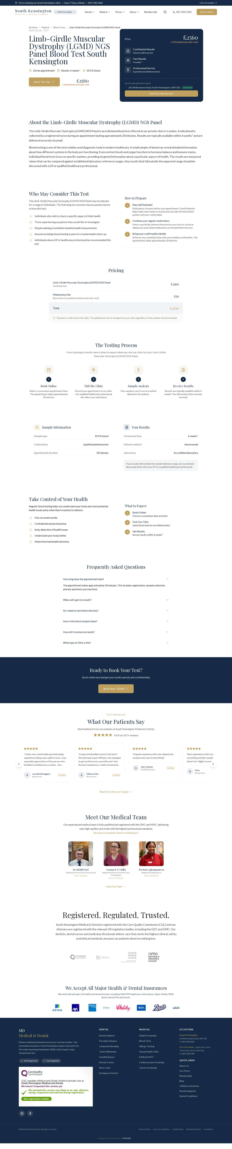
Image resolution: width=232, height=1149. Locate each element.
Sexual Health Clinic (149, 1051)
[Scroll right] (213, 764)
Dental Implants (107, 1035)
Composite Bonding (109, 1046)
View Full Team (114, 886)
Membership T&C (193, 1129)
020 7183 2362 (95, 2)
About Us (184, 1065)
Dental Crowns (106, 1062)
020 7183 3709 (188, 1053)
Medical (103, 12)
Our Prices (184, 1070)
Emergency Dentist (108, 1073)
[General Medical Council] (128, 957)
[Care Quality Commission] (78, 957)
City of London (207, 2)
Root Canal (104, 1067)
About (133, 12)
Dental (88, 12)
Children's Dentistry (189, 1086)
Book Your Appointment (161, 93)
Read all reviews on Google (114, 791)
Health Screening (147, 1035)
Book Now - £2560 (113, 688)
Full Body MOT (146, 1057)
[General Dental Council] (103, 957)
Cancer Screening (148, 1067)
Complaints (208, 1129)
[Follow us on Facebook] (30, 1113)
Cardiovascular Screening (151, 1062)
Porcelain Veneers (108, 1041)
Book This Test (42, 81)
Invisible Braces (107, 1057)
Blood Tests (59, 27)
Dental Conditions (188, 1096)
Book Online (206, 12)
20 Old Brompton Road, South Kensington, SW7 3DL (154, 87)
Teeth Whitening (107, 1051)
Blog (181, 1081)
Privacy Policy (144, 1129)
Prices (118, 12)
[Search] (165, 12)
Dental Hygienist (187, 1091)
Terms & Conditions (161, 1129)
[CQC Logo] (31, 1076)
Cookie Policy (178, 1129)
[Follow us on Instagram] (22, 1113)
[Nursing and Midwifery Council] (154, 957)
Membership (150, 12)
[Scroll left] (19, 764)
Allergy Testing (146, 1046)
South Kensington (64, 12)
